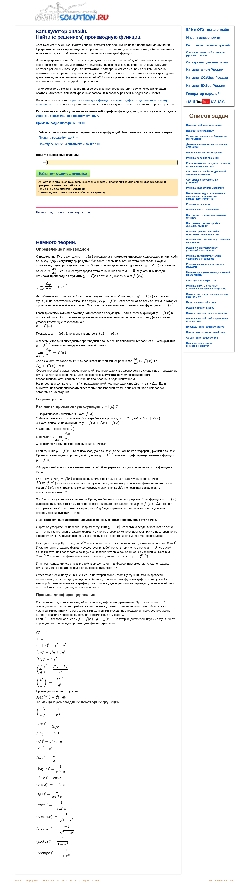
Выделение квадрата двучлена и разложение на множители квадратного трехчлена (205, 196)
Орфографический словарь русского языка (205, 54)
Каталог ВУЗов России (205, 86)
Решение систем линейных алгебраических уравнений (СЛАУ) (206, 287)
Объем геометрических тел (202, 337)
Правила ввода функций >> (58, 137)
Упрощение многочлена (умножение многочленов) (207, 137)
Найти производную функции (63, 173)
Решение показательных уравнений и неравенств (208, 241)
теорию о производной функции (89, 100)
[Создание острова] (89, 222)
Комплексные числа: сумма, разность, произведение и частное (208, 165)
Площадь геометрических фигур (205, 326)
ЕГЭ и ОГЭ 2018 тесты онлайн (60, 880)
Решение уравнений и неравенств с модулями (206, 265)
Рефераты (32, 880)
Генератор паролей (203, 94)
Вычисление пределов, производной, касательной (208, 295)
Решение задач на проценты (202, 158)
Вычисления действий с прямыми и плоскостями (207, 320)
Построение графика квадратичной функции (206, 216)
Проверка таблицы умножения (204, 125)
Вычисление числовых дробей (204, 152)
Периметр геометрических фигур (205, 332)
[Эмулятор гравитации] (124, 222)
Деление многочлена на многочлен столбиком (206, 145)
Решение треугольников (200, 307)
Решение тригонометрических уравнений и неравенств (203, 257)
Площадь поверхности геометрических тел (199, 344)
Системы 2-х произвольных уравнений (202, 181)
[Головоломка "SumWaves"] (160, 222)
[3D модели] (53, 222)
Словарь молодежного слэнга (207, 62)
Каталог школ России (204, 70)
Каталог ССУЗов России (207, 78)
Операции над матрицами (201, 280)
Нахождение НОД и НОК (200, 130)
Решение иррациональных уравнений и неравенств (208, 273)
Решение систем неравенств (202, 209)
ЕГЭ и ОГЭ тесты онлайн (207, 30)
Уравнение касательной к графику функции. (67, 115)
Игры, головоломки (203, 37)
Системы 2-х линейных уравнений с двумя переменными (207, 173)
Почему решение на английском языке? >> (69, 144)
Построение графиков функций (208, 45)
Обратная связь (91, 880)
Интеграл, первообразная (201, 302)
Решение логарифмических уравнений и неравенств (202, 249)
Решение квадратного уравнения (205, 188)
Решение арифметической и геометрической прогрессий (202, 233)
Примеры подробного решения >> (60, 123)
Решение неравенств (198, 204)
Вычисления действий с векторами (206, 313)
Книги (18, 880)
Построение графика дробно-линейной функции (203, 224)
